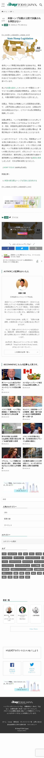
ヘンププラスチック (22, 565)
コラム (5, 561)
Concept (10, 722)
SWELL (24, 730)
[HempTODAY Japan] (22, 5)
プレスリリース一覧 (26, 722)
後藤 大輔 (22, 293)
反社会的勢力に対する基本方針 (16, 724)
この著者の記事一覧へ (22, 352)
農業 (15, 577)
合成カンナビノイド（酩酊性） (21, 569)
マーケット (8, 525)
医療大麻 (7, 519)
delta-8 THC (12, 554)
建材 (15, 573)
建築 (21, 573)
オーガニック (18, 558)
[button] (41, 5)
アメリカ (15, 217)
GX (20, 554)
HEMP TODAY (8, 167)
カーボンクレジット (32, 558)
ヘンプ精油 (35, 565)
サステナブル (27, 561)
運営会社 (16, 722)
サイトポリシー (32, 724)
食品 (21, 577)
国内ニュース (7, 573)
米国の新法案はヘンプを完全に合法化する (20, 180)
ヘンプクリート (8, 565)
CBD (5, 512)
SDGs (31, 554)
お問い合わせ (37, 722)
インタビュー (7, 558)
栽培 (33, 573)
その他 (38, 554)
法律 (6, 25)
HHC (25, 554)
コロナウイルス (15, 561)
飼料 (27, 577)
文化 (27, 573)
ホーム (4, 722)
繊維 (4, 577)
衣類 (10, 577)
